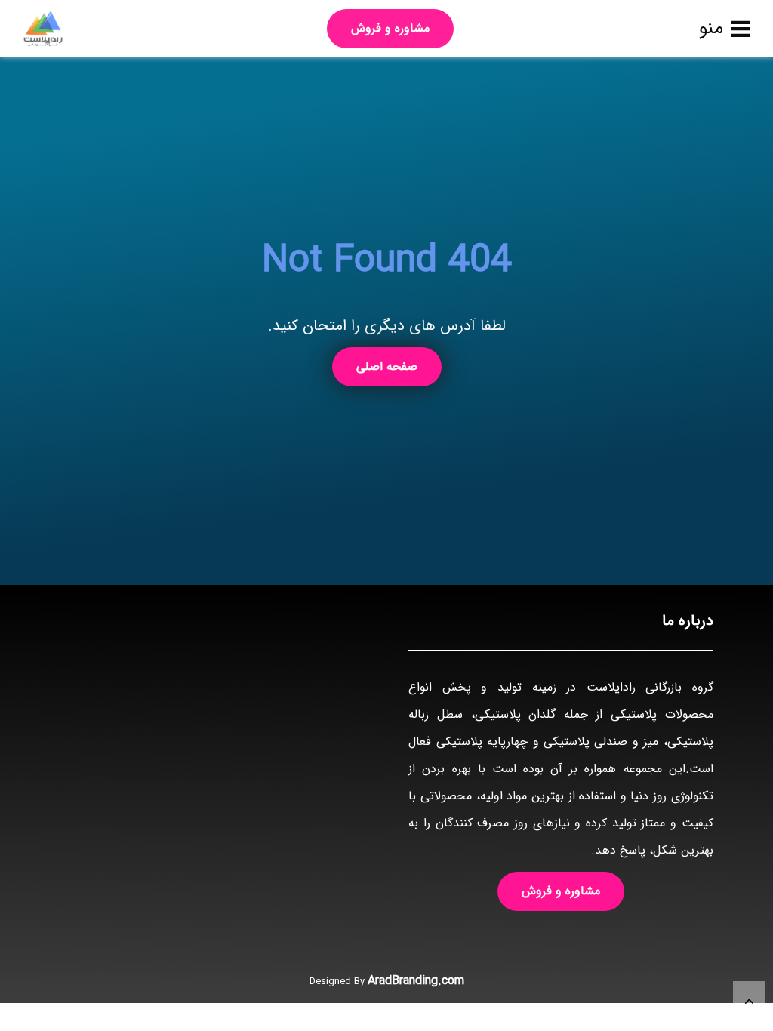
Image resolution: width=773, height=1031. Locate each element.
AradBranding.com (416, 980)
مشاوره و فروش (390, 28)
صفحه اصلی (386, 366)
